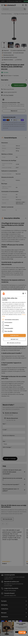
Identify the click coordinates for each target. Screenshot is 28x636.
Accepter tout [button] (14, 335)
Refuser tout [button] (14, 339)
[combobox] (23, 293)
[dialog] (14, 318)
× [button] (25, 293)
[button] (14, 343)
